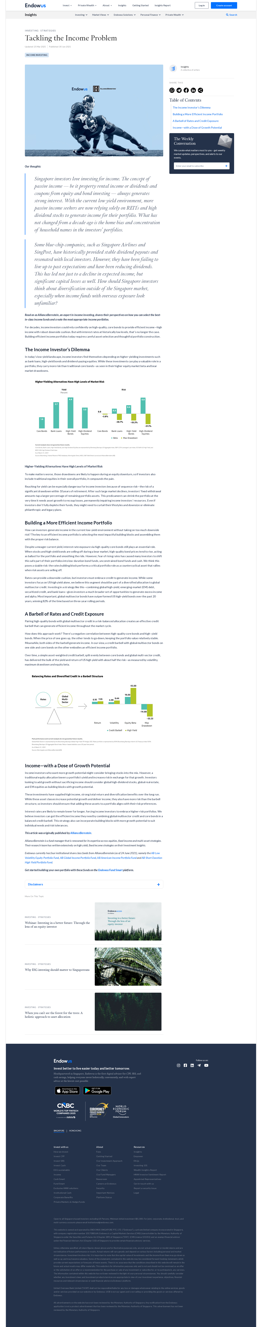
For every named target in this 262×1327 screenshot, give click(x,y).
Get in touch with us (144, 1183)
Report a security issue (145, 1188)
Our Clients (102, 1170)
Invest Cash (60, 1165)
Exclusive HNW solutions (66, 1188)
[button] (67, 5)
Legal (136, 1192)
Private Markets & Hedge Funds (69, 1202)
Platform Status (104, 1197)
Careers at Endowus (106, 1183)
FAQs (136, 1161)
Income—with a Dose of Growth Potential (197, 127)
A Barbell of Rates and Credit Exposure (196, 120)
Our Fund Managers (106, 1174)
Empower (138, 1156)
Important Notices (105, 1192)
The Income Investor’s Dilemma (191, 107)
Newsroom (101, 1179)
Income (57, 1174)
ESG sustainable (62, 1170)
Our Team (101, 1165)
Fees (98, 1151)
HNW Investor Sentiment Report (150, 1174)
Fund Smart (59, 1183)
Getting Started (104, 1156)
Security (100, 1188)
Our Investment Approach (109, 1161)
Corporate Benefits (63, 1197)
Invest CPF (59, 1156)
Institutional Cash (63, 1192)
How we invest (61, 1151)
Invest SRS (59, 1161)
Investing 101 (140, 1165)
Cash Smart (59, 1179)
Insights (31, 15)
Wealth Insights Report (145, 1170)
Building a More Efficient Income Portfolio (198, 114)
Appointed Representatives (147, 1179)
